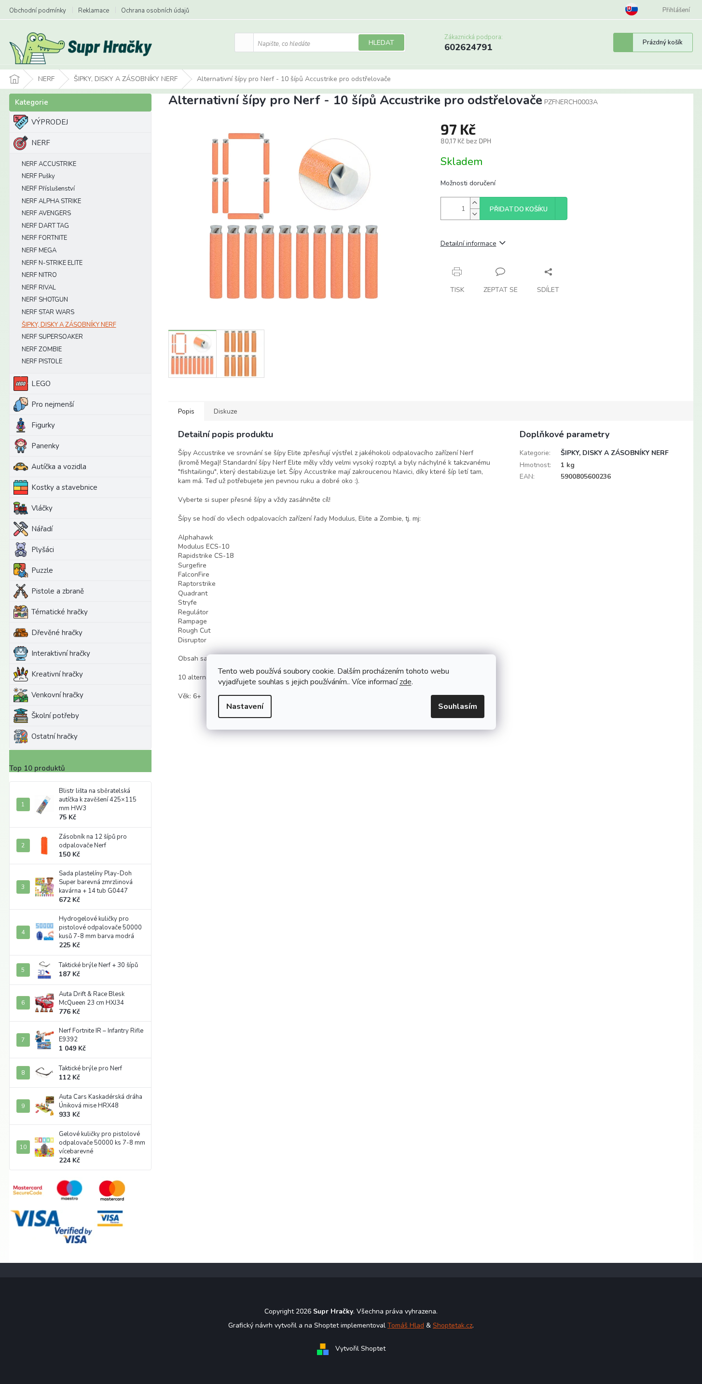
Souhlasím (457, 706)
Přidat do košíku (519, 209)
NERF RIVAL (39, 287)
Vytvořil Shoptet (360, 1349)
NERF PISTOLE (42, 361)
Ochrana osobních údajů (155, 10)
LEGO (41, 383)
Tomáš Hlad (405, 1325)
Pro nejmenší (52, 404)
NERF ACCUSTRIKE (49, 164)
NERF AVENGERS (46, 213)
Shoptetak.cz (452, 1325)
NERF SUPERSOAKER (52, 336)
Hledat (381, 42)
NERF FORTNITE (44, 238)
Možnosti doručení (468, 183)
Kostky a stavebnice (64, 487)
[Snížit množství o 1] (475, 214)
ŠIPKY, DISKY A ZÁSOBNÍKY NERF (69, 324)
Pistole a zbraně (57, 591)
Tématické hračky (59, 612)
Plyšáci (42, 549)
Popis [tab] (186, 411)
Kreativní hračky (57, 674)
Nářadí (42, 529)
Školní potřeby (55, 715)
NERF (40, 143)
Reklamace (93, 10)
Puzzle (42, 570)
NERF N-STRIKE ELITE (52, 263)
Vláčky (42, 508)
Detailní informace (468, 243)
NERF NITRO (39, 275)
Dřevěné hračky (57, 632)
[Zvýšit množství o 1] (475, 202)
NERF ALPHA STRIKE (51, 201)
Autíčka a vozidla (58, 466)
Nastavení (244, 706)
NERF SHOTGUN (45, 299)
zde (405, 682)
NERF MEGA (39, 250)
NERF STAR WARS (48, 312)
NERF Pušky (38, 176)
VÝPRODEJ (49, 122)
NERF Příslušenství (48, 188)
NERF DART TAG (45, 225)
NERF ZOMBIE (42, 349)
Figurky (43, 425)
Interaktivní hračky (60, 653)
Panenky (45, 446)
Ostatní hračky (54, 736)
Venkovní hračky (57, 695)
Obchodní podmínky (37, 10)
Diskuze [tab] (225, 411)
